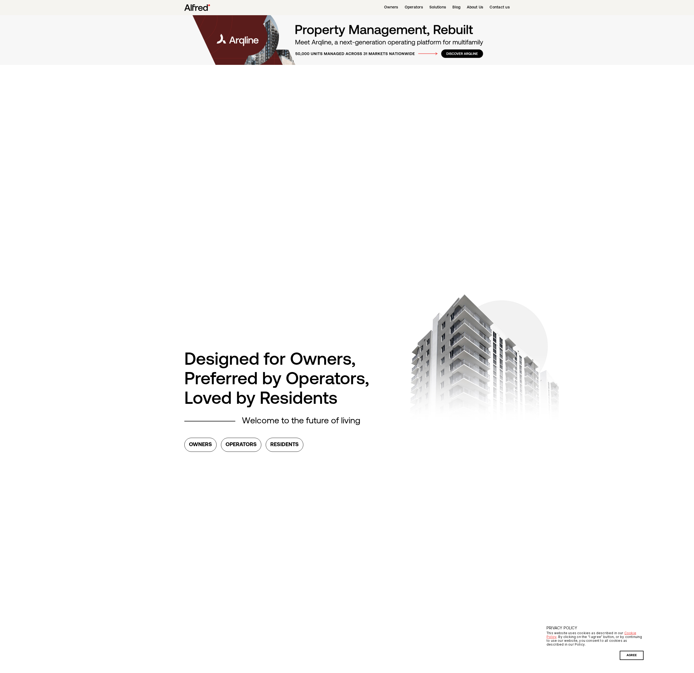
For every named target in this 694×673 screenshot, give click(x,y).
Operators (414, 7)
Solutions (437, 7)
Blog (456, 7)
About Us (475, 7)
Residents (284, 444)
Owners (391, 7)
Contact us (500, 7)
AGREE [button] (631, 655)
